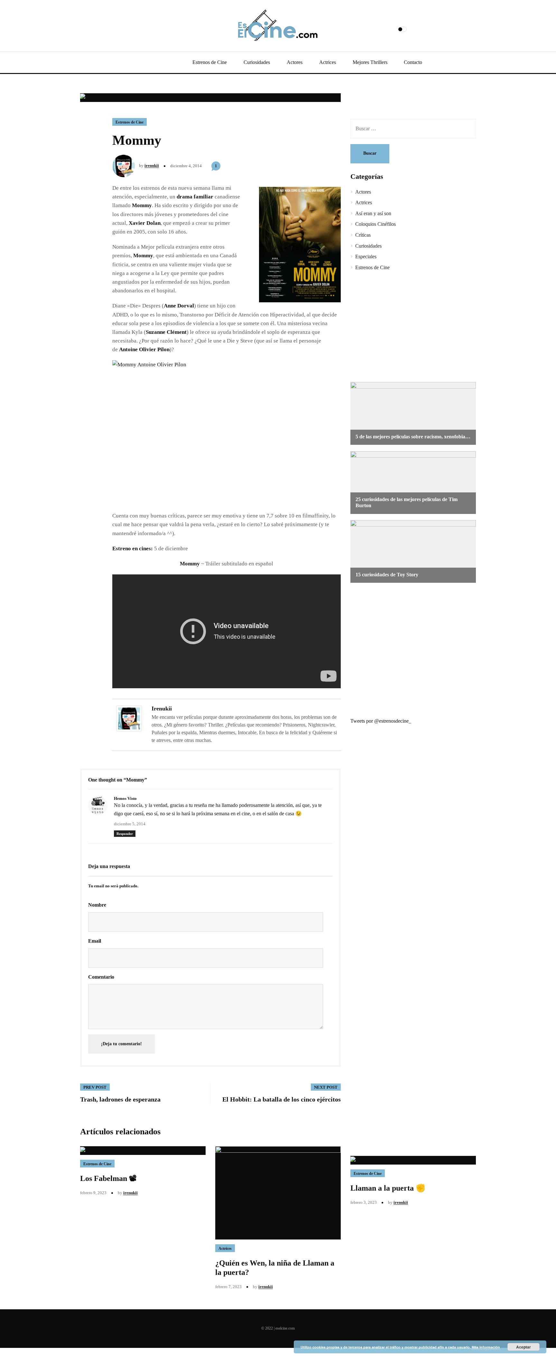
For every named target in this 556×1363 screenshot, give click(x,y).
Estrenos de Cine (209, 62)
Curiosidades (257, 62)
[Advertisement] (408, 327)
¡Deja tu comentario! (121, 1043)
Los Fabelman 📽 (108, 1178)
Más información (486, 1347)
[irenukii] (129, 718)
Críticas (363, 235)
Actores (294, 62)
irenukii (151, 165)
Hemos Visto (125, 798)
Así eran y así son (373, 213)
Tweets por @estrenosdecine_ (380, 721)
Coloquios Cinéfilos (375, 224)
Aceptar (523, 1347)
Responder (124, 834)
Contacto (413, 62)
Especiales (365, 256)
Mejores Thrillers (370, 62)
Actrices (327, 62)
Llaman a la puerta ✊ (387, 1188)
